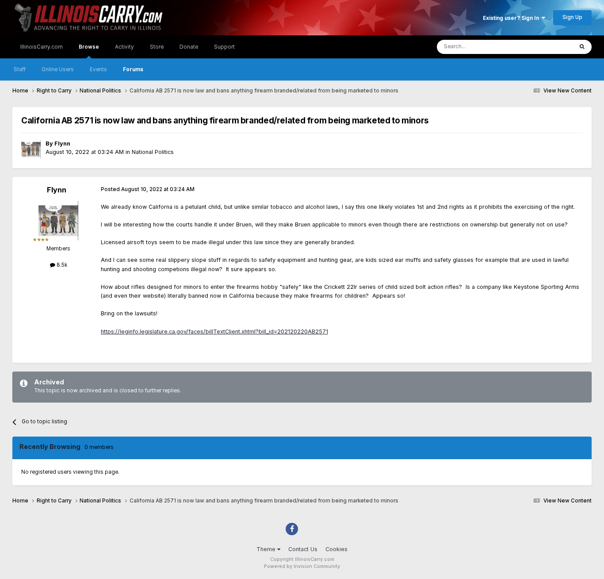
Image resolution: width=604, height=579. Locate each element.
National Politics (153, 152)
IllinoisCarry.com (41, 47)
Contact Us (302, 549)
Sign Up (572, 17)
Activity (124, 47)
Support (224, 47)
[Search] (582, 47)
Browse (89, 47)
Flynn (62, 143)
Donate (189, 47)
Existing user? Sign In (512, 18)
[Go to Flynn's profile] (31, 149)
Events (98, 69)
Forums (133, 69)
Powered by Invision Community (302, 566)
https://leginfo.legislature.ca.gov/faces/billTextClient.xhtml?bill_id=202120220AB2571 (214, 331)
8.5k (61, 265)
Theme (266, 549)
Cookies (336, 549)
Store (157, 47)
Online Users (58, 69)
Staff (20, 69)
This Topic (549, 47)
